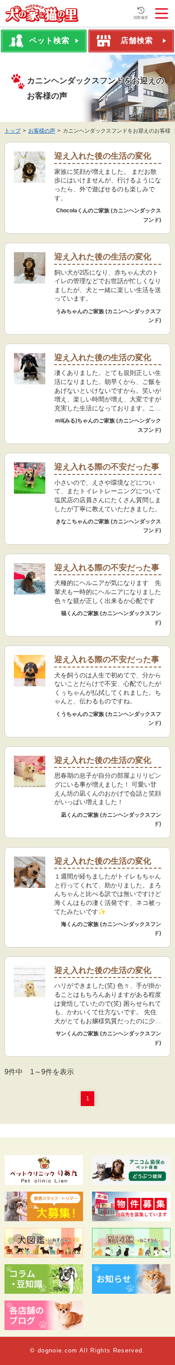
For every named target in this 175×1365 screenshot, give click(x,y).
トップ (12, 131)
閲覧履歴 (141, 18)
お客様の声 (41, 131)
